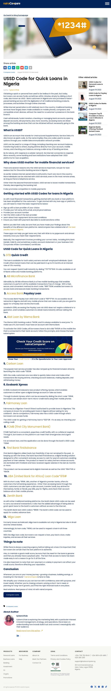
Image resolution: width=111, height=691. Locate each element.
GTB (8, 255)
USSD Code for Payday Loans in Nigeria (98, 94)
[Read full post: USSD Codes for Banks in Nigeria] (82, 106)
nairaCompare (30, 577)
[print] (30, 67)
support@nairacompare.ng (85, 661)
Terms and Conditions (59, 655)
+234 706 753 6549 (82, 655)
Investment (7, 666)
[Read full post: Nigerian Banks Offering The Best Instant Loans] (82, 131)
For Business (23, 655)
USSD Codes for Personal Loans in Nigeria (96, 84)
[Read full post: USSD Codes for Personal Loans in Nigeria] (82, 86)
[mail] (22, 67)
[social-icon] (91, 687)
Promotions (7, 678)
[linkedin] (13, 67)
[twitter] (9, 67)
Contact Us (36, 663)
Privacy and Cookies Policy (61, 659)
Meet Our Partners (39, 659)
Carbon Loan (14, 363)
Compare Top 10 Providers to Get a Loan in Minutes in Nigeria (96, 117)
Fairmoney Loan (16, 403)
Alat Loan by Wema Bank (23, 317)
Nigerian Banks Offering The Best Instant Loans (96, 129)
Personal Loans (9, 655)
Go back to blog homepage (15, 15)
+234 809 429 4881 (99, 655)
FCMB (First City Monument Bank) (28, 426)
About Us (35, 655)
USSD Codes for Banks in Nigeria (97, 104)
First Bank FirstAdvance (21, 448)
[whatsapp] (17, 67)
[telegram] (26, 67)
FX (4, 670)
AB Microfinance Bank (21, 276)
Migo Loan (14, 517)
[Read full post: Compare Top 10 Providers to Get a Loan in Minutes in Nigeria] (82, 119)
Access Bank (15, 293)
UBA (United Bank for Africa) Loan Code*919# (37, 476)
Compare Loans (9, 72)
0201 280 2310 (80, 658)
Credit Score (23, 359)
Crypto (6, 674)
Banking (6, 663)
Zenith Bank (14, 496)
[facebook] (5, 67)
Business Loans (9, 659)
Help (20, 659)
